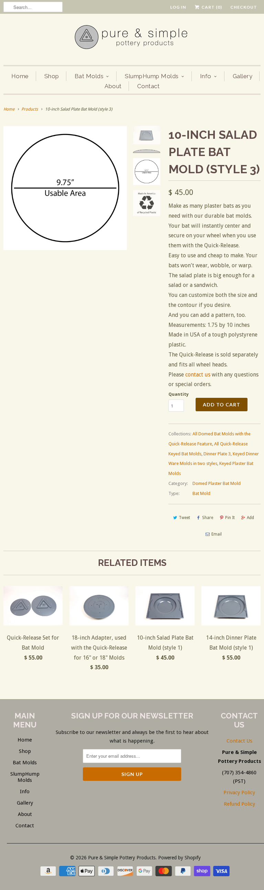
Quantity (178, 394)
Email (216, 534)
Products (29, 109)
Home (20, 76)
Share (207, 517)
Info (205, 76)
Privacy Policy (239, 792)
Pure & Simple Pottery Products (121, 857)
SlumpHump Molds (152, 76)
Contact (148, 86)
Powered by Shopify (179, 857)
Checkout (243, 7)
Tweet (184, 517)
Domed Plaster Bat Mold (216, 483)
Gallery (243, 76)
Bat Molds (89, 76)
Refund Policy (239, 804)
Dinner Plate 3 (217, 453)
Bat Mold (201, 493)
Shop (51, 76)
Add (250, 517)
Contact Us (239, 741)
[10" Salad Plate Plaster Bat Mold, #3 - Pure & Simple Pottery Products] (65, 188)
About (113, 86)
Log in (178, 7)
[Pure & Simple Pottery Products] (132, 38)
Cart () (211, 7)
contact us (197, 374)
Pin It (230, 517)
